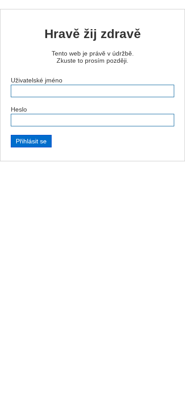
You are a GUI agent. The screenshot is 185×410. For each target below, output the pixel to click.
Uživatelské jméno (36, 80)
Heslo (19, 109)
